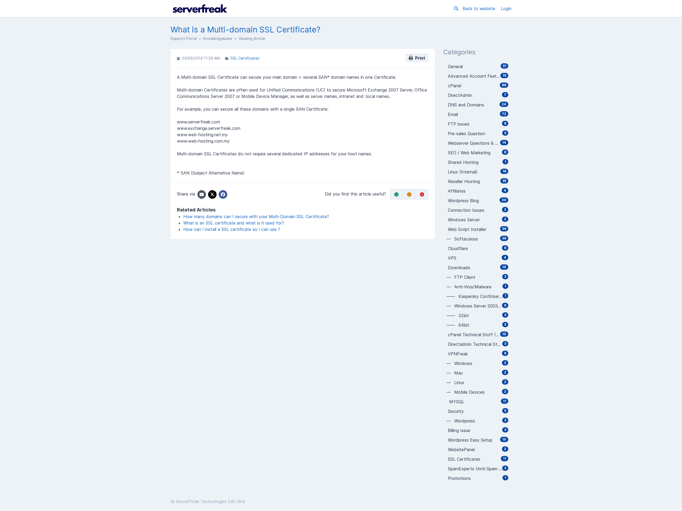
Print (419, 58)
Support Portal (183, 38)
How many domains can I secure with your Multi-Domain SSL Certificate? (256, 216)
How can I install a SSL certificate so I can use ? (231, 229)
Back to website (479, 8)
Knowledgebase (217, 38)
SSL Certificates (244, 58)
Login (506, 8)
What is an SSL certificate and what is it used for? (233, 223)
